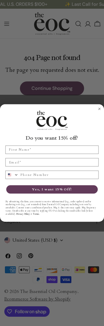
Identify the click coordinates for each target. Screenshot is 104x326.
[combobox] (11, 175)
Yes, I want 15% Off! (52, 189)
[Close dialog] (99, 108)
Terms (36, 214)
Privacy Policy (23, 214)
